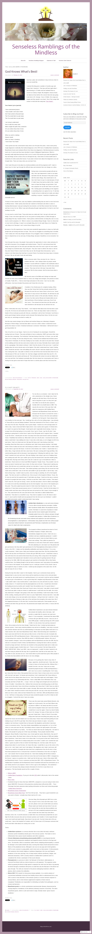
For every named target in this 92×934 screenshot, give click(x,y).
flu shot (37, 910)
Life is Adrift (66, 83)
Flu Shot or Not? (12, 387)
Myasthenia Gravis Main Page (16, 793)
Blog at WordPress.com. (46, 926)
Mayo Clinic (11, 779)
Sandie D (65, 222)
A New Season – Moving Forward (71, 96)
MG (6, 911)
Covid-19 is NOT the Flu (69, 94)
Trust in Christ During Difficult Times (72, 102)
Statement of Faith (51, 60)
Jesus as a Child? (71, 216)
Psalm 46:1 (26, 379)
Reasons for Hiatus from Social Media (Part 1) (74, 80)
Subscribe (67, 127)
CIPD (35, 775)
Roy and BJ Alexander (75, 222)
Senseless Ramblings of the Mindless (46, 49)
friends (33, 377)
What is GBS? (12, 773)
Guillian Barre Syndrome (50, 377)
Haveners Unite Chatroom (65, 60)
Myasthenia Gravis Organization (17, 790)
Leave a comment (54, 75)
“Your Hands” (49, 101)
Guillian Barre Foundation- (15, 775)
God (41, 377)
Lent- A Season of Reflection (70, 85)
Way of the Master (67, 165)
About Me (23, 60)
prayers (19, 379)
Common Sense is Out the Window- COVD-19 (74, 105)
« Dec (64, 202)
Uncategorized (17, 377)
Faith (29, 377)
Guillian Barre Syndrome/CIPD (70, 162)
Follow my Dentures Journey (70, 99)
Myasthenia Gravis (10, 379)
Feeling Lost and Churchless (70, 88)
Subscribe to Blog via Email (73, 114)
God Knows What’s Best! (21, 71)
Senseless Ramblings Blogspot (36, 60)
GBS (38, 377)
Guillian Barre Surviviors (15, 788)
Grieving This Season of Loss (70, 91)
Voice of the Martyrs (68, 171)
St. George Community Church (70, 168)
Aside (8, 910)
